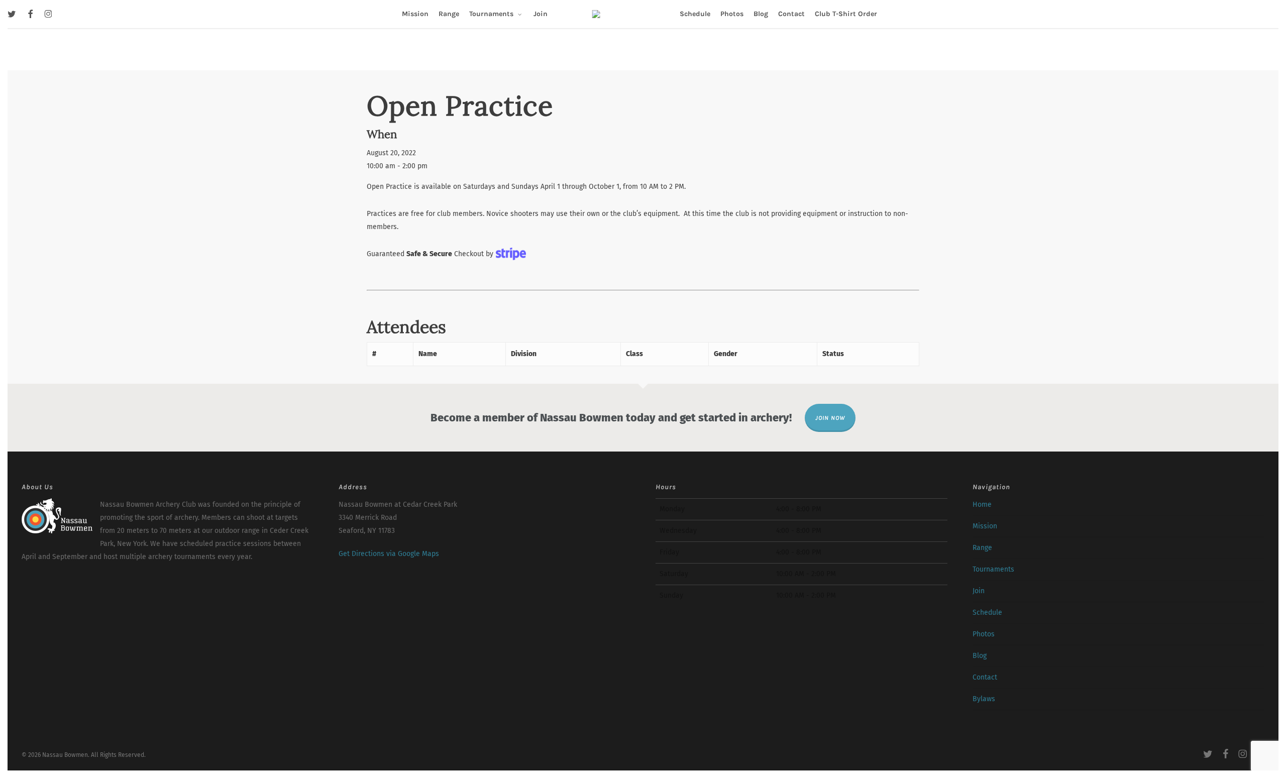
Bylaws (984, 699)
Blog (980, 655)
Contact (985, 677)
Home (982, 504)
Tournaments (993, 569)
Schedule (987, 612)
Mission (985, 526)
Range (982, 547)
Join (979, 591)
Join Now (830, 417)
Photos (984, 634)
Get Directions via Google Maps (389, 553)
